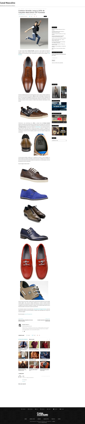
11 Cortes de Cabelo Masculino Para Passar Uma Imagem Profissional (58, 42)
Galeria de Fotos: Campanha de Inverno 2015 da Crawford (25, 320)
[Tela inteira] (65, 122)
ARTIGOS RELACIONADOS (23, 339)
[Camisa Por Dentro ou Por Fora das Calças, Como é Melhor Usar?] (34, 364)
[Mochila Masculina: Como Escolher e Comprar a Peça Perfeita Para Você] (23, 364)
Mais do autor (31, 339)
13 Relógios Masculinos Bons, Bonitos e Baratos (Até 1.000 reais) (58, 32)
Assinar (53, 60)
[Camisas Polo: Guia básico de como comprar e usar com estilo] (34, 344)
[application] (59, 119)
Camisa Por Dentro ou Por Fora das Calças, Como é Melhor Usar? (33, 370)
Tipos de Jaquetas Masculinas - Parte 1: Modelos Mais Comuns (58, 40)
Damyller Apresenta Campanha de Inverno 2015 (43, 320)
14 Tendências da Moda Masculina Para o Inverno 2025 (22, 360)
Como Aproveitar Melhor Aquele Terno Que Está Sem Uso (44, 360)
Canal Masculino (7, 2)
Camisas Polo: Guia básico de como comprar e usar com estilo (34, 349)
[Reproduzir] (53, 122)
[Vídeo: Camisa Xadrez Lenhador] (45, 344)
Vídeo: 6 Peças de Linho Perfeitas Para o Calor (32, 360)
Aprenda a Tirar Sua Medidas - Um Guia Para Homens (59, 46)
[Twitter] (24, 331)
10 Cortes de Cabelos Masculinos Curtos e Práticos (58, 29)
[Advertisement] (59, 18)
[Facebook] (22, 331)
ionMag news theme (44, 422)
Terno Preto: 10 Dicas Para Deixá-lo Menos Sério (58, 48)
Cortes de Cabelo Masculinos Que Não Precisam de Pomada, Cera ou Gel (58, 36)
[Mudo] (63, 122)
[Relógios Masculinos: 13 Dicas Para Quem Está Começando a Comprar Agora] (45, 364)
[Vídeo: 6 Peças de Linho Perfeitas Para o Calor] (34, 355)
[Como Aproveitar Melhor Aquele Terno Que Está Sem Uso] (45, 355)
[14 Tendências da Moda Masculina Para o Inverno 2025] (23, 355)
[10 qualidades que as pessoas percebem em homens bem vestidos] (23, 344)
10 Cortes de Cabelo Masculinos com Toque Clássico (59, 34)
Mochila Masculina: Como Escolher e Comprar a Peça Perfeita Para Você (22, 370)
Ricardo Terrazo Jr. (22, 14)
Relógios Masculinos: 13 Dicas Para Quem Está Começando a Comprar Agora (44, 370)
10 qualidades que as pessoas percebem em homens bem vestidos (22, 350)
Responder (23, 381)
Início (19, 8)
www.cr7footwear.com (28, 314)
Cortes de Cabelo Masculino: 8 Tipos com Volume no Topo (58, 44)
